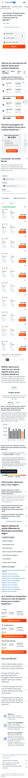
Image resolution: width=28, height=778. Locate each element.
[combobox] (15, 179)
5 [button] (20, 359)
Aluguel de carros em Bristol (9, 582)
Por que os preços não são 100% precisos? (11, 767)
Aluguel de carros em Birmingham (11, 580)
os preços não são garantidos (8, 756)
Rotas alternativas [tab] (7, 548)
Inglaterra (16, 773)
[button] (2, 2)
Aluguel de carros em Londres (10, 574)
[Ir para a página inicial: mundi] (10, 2)
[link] (12, 150)
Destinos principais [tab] (7, 541)
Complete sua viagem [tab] (8, 537)
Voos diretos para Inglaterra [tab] (10, 555)
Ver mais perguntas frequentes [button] (14, 521)
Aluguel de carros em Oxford (9, 585)
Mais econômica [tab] (5, 72)
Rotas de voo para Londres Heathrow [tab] (12, 551)
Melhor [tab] (13, 71)
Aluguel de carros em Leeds (9, 591)
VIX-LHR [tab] (14, 387)
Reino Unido (9, 773)
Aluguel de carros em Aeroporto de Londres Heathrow (13, 570)
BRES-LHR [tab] (10, 402)
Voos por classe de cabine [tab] (9, 562)
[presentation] (10, 19)
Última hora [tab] (19, 72)
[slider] (26, 194)
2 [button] (10, 359)
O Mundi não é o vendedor (10, 760)
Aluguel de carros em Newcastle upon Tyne (13, 578)
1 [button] (7, 359)
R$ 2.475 (6, 20)
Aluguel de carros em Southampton (11, 589)
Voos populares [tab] (6, 559)
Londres (21, 773)
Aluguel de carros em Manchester (11, 576)
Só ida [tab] (24, 72)
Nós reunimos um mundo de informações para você (10, 763)
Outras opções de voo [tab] (8, 544)
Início (4, 773)
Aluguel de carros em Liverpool (10, 587)
